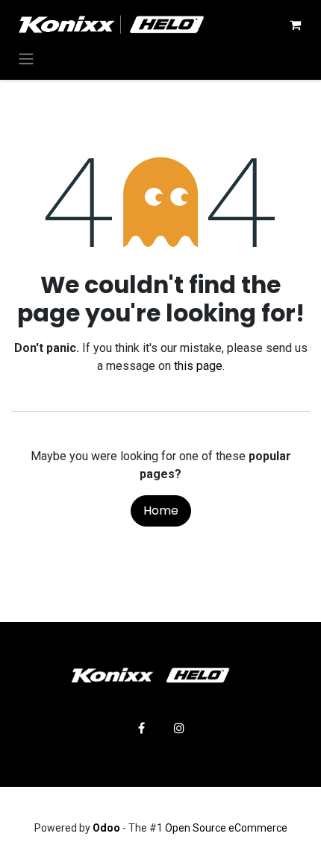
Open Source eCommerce (226, 828)
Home (160, 510)
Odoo (107, 828)
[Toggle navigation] (26, 58)
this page (198, 366)
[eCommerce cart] (295, 25)
